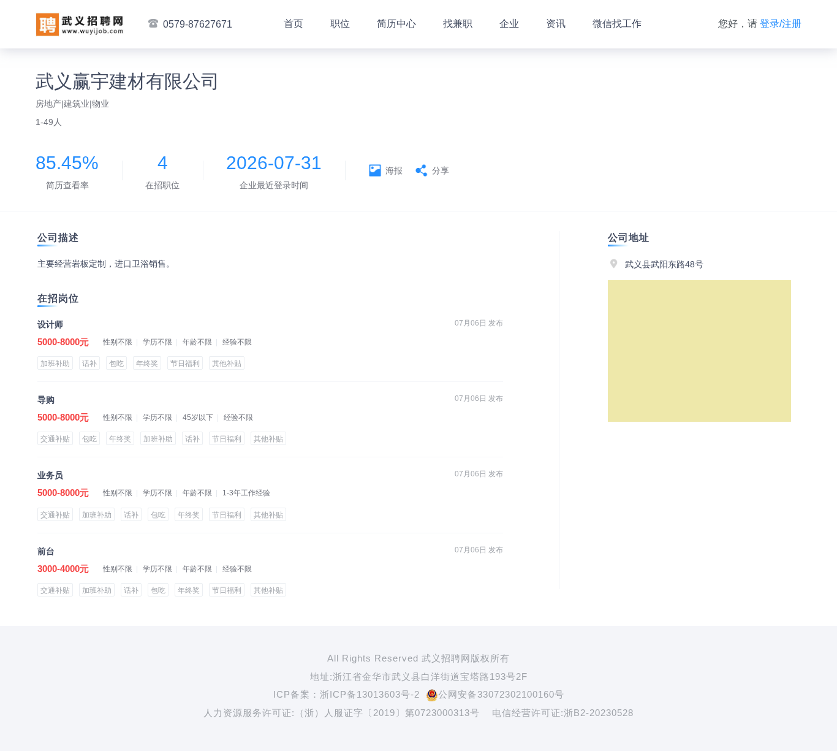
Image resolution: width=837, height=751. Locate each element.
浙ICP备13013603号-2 (370, 694)
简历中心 (396, 23)
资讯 (556, 23)
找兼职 (457, 23)
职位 (340, 23)
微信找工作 (617, 23)
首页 (293, 23)
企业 (509, 23)
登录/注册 (780, 23)
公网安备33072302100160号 (501, 694)
